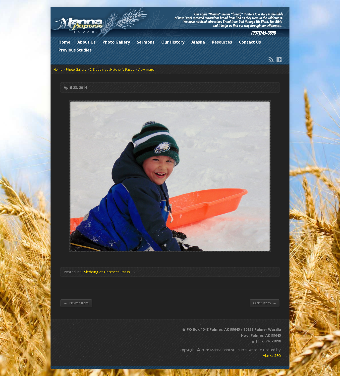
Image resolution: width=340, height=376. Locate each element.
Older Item (264, 302)
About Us (86, 42)
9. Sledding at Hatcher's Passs (112, 69)
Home (64, 42)
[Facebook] (279, 59)
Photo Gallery (116, 42)
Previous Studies (75, 50)
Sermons (145, 42)
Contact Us (250, 42)
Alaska (198, 42)
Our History (172, 42)
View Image (146, 69)
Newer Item (76, 302)
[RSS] (271, 59)
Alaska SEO (272, 355)
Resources (222, 42)
